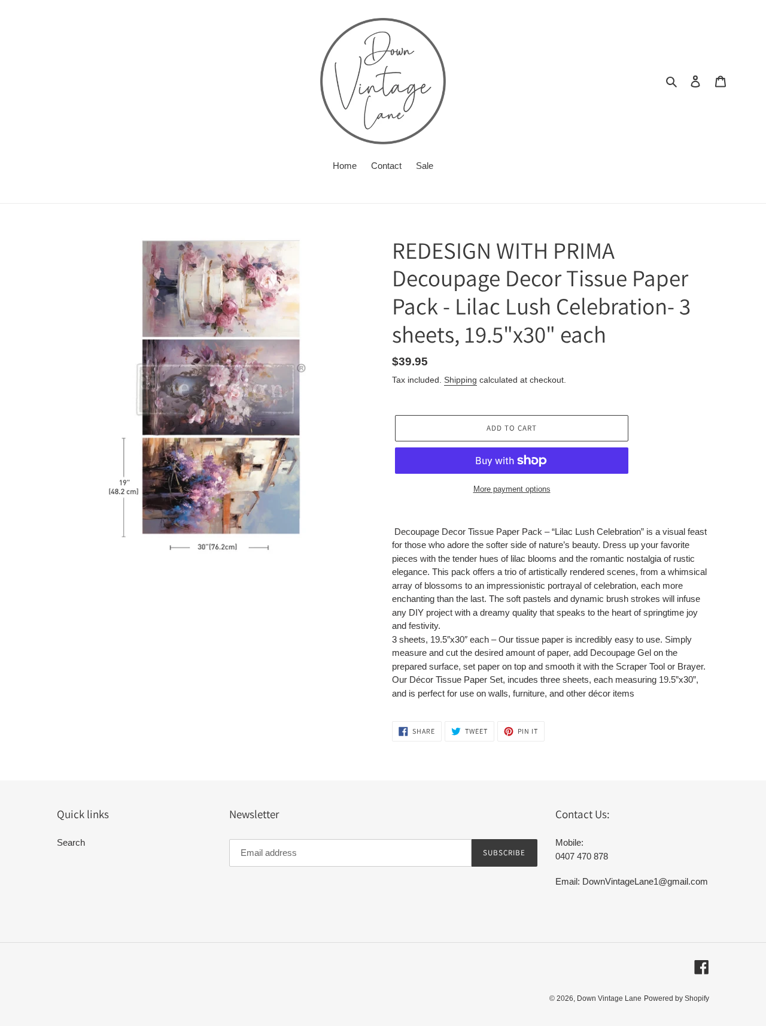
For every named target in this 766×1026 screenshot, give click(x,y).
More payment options (512, 489)
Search (71, 842)
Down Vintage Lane (609, 998)
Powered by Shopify (676, 998)
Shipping (460, 380)
